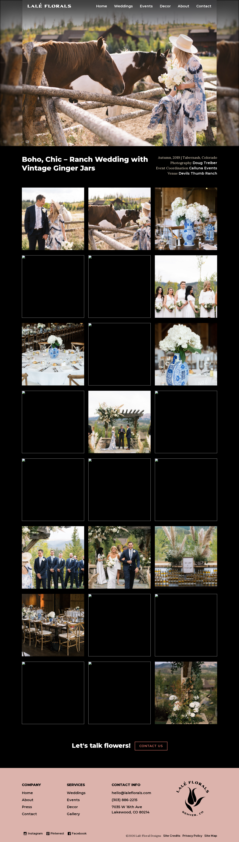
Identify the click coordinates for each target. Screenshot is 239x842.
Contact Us (151, 746)
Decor (165, 6)
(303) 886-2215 (124, 800)
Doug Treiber (205, 163)
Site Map (210, 835)
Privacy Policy (192, 835)
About (183, 6)
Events (146, 6)
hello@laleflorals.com (131, 793)
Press (27, 807)
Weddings (123, 6)
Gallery (73, 814)
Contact (203, 6)
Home (101, 6)
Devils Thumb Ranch (198, 173)
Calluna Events (203, 168)
